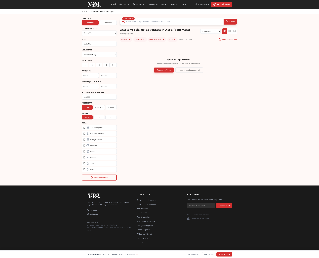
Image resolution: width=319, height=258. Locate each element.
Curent (91, 157)
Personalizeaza (193, 254)
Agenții (164, 4)
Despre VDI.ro (142, 238)
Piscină (91, 151)
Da (99, 117)
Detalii (138, 254)
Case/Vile (140, 39)
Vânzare (124, 4)
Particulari (99, 107)
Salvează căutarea (227, 39)
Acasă (113, 4)
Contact (140, 242)
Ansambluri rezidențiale (146, 221)
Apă (90, 163)
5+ (113, 65)
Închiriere (139, 4)
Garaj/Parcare (94, 139)
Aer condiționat (94, 127)
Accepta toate (224, 254)
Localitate (87, 50)
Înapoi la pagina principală (189, 70)
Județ (84, 39)
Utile (174, 4)
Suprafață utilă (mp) (91, 82)
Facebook (94, 210)
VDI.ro (84, 11)
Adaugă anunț (221, 4)
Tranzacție (87, 18)
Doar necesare (209, 254)
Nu (111, 117)
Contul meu (202, 4)
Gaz (90, 169)
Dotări (85, 123)
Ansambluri (153, 4)
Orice (87, 117)
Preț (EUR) (86, 71)
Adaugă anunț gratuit (145, 225)
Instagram (94, 214)
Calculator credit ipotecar (146, 200)
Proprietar (87, 103)
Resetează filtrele (99, 177)
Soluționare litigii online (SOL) (198, 218)
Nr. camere (87, 61)
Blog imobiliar (142, 213)
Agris (172, 39)
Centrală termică (95, 133)
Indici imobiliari (142, 209)
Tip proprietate (89, 29)
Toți (87, 107)
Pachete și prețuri (143, 230)
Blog (184, 4)
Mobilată (91, 145)
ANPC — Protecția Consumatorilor (197, 215)
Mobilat (85, 113)
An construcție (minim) (93, 92)
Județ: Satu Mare (157, 39)
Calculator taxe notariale (146, 204)
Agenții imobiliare (143, 217)
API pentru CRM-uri (144, 234)
